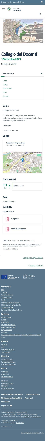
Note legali (29, 398)
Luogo (5, 84)
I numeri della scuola (8, 324)
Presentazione (6, 317)
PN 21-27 (4, 381)
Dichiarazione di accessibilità (11, 398)
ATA (2, 347)
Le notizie (4, 371)
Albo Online (5, 401)
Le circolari (5, 374)
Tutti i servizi (5, 352)
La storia (4, 332)
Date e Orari (7, 88)
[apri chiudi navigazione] (3, 9)
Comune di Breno (7, 307)
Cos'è (5, 80)
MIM (2, 289)
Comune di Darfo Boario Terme (11, 310)
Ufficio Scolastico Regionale (10, 302)
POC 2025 (4, 386)
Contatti (6, 96)
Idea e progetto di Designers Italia (32, 433)
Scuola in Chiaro (6, 297)
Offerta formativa (7, 359)
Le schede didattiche (8, 364)
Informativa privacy (33, 394)
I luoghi (3, 319)
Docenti (4, 344)
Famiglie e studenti (7, 349)
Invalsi (3, 300)
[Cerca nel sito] (40, 14)
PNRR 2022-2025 (7, 383)
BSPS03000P (20, 423)
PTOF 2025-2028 (7, 388)
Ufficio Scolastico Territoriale (11, 305)
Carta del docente (7, 295)
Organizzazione (6, 329)
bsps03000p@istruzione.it (29, 414)
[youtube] (11, 406)
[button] (22, 74)
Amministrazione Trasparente (12, 394)
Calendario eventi (7, 376)
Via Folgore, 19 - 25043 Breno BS (17, 412)
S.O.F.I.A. (4, 292)
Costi (5, 92)
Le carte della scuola (8, 327)
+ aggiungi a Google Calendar (33, 257)
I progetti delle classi (8, 362)
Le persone (5, 322)
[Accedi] (42, 2)
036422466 (12, 414)
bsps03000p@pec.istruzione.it (31, 417)
